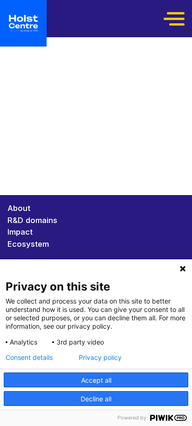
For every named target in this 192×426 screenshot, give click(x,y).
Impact (20, 232)
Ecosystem (28, 244)
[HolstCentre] (23, 23)
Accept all (96, 380)
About (18, 208)
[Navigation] (175, 18)
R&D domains (32, 220)
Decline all (96, 399)
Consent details (29, 357)
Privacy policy (100, 357)
